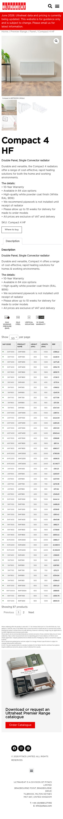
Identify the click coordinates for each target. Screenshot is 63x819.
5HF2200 (10, 545)
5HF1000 (10, 499)
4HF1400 (10, 433)
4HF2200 (10, 458)
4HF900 (10, 494)
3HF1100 (10, 357)
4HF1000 (10, 413)
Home (5, 31)
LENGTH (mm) (44, 345)
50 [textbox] (13, 338)
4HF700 (10, 484)
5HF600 (11, 565)
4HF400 (10, 469)
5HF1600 (10, 530)
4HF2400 (11, 463)
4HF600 (10, 479)
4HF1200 (10, 423)
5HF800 (11, 575)
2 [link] (23, 612)
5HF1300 (10, 514)
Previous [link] (9, 612)
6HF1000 (10, 585)
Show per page (16, 338)
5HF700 (11, 570)
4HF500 (10, 474)
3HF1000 (10, 352)
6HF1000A (11, 591)
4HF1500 (10, 438)
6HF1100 (10, 596)
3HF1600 (10, 372)
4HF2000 (11, 453)
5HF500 (11, 560)
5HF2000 (10, 540)
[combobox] (13, 337)
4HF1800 (10, 448)
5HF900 (11, 580)
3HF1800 (10, 377)
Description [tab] (13, 241)
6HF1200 (10, 601)
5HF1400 (10, 519)
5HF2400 (10, 550)
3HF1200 (10, 362)
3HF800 (11, 402)
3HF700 (11, 397)
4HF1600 (10, 443)
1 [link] (18, 612)
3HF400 (10, 382)
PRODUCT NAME (21, 345)
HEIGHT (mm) (34, 345)
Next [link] (31, 612)
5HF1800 (10, 535)
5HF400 (10, 555)
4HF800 (10, 489)
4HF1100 (10, 418)
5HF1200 (10, 509)
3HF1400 (10, 367)
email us (46, 23)
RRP (53, 344)
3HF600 (11, 392)
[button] (57, 6)
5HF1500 (10, 524)
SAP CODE (6, 344)
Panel (33, 31)
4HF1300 (10, 428)
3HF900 (11, 408)
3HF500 (11, 387)
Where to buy (12, 230)
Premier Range (19, 31)
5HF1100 (10, 504)
